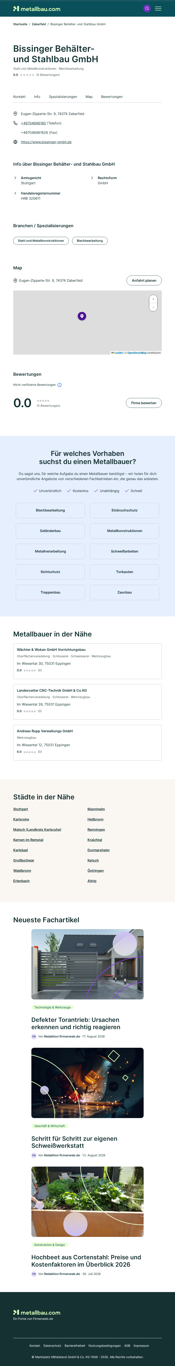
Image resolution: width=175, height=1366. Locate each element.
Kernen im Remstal (28, 840)
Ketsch (93, 860)
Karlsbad (20, 850)
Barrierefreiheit (75, 1345)
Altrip (92, 881)
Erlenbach (21, 881)
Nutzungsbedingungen (105, 1345)
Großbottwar (23, 860)
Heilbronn (96, 819)
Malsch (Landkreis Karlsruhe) (37, 829)
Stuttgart (20, 809)
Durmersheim (98, 850)
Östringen (96, 870)
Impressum (141, 1345)
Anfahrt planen (144, 280)
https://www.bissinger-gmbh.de (46, 142)
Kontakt (34, 1345)
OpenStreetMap (136, 353)
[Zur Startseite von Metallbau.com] (36, 8)
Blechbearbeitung (90, 240)
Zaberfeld (39, 24)
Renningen (96, 829)
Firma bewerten (143, 403)
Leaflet (118, 353)
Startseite (20, 24)
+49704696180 (33, 123)
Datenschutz (52, 1345)
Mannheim (96, 809)
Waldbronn (22, 870)
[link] (87, 661)
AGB (127, 1345)
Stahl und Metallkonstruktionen (41, 240)
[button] (147, 8)
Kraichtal (95, 840)
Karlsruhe (21, 819)
